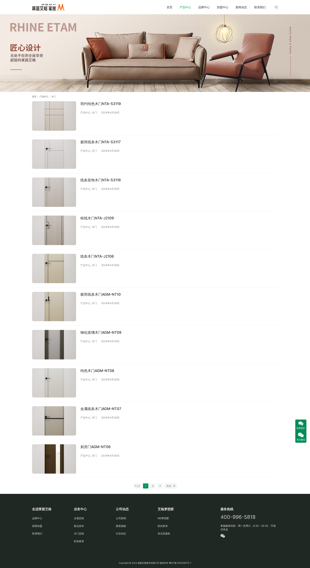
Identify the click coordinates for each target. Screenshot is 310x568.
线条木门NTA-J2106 (97, 256)
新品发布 (79, 525)
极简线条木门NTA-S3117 (100, 142)
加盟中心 (222, 7)
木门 (94, 112)
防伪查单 (163, 525)
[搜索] (276, 7)
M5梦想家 (163, 518)
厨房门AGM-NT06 (95, 447)
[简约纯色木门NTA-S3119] (54, 116)
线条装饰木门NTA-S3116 (100, 180)
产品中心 (185, 7)
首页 (169, 7)
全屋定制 (79, 518)
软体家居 (79, 541)
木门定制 (79, 533)
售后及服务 (164, 533)
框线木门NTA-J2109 (97, 218)
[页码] (174, 485)
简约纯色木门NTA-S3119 (100, 104)
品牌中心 (204, 7)
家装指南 (121, 525)
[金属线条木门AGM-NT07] (54, 421)
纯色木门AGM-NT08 (97, 371)
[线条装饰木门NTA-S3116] (54, 192)
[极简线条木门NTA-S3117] (54, 154)
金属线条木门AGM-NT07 (100, 409)
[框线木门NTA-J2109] (54, 230)
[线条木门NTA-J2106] (54, 268)
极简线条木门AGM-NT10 (100, 294)
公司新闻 (121, 518)
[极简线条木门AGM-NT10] (54, 306)
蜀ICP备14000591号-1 (180, 563)
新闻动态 (241, 7)
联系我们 (260, 7)
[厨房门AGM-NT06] (54, 459)
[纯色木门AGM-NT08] (54, 382)
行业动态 (121, 533)
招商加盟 (37, 525)
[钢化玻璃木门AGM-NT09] (54, 344)
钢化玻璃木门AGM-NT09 (100, 332)
